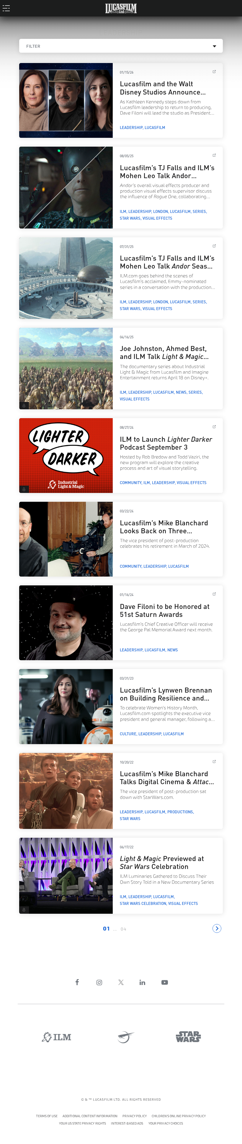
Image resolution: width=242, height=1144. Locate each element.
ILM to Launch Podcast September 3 (166, 442)
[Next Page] (217, 928)
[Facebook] (77, 982)
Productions (180, 811)
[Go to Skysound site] (124, 1037)
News (181, 392)
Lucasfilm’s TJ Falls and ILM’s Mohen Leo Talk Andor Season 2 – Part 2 (167, 174)
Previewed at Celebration (162, 861)
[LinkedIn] (142, 982)
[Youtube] (165, 982)
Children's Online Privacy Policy (179, 1116)
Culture (128, 733)
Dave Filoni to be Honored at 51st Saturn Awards (165, 609)
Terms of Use (46, 1116)
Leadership (131, 127)
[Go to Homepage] (121, 7)
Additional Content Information (90, 1116)
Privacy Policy (134, 1116)
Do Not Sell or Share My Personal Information (165, 1122)
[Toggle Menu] (8, 8)
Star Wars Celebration (143, 903)
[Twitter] (121, 982)
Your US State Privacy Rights (82, 1123)
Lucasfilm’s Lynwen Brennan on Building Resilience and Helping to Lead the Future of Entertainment (166, 701)
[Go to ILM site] (56, 1037)
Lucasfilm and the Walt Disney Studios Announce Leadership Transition (160, 91)
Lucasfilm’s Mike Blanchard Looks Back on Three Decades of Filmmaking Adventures (164, 534)
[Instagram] (99, 982)
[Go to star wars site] (188, 1036)
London (160, 211)
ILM (123, 211)
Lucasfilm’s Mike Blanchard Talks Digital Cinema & (166, 780)
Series (199, 211)
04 (124, 929)
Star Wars (130, 218)
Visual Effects (157, 218)
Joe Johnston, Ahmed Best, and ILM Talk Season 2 (163, 355)
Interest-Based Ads (127, 1123)
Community (130, 482)
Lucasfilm (155, 127)
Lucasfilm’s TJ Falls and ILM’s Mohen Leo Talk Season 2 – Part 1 (167, 265)
